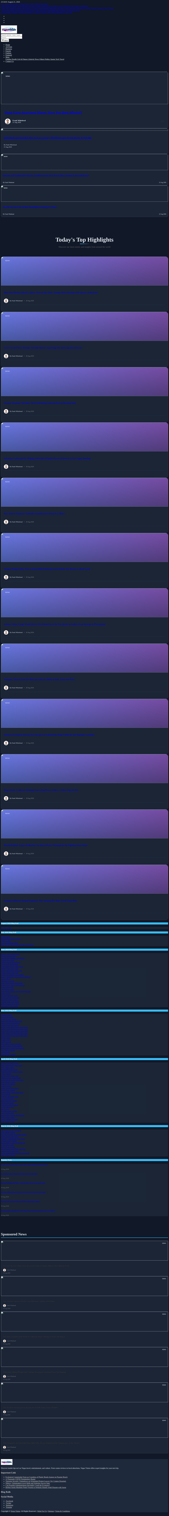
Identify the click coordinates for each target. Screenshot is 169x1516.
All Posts (9, 47)
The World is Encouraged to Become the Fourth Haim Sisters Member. (20, 1201)
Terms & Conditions (62, 1511)
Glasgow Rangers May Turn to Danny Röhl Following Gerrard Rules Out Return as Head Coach (47, 569)
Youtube (9, 1507)
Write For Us (42, 1511)
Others (42, 59)
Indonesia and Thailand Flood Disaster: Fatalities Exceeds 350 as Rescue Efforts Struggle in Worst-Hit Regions (46, 175)
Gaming (9, 59)
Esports (8, 51)
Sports (53, 59)
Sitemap (51, 1511)
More (8, 57)
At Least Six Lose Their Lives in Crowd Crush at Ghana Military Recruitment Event (24, 1164)
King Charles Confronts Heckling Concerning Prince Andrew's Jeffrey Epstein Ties (41, 790)
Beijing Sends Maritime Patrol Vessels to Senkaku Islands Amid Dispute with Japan (36, 1487)
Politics (47, 59)
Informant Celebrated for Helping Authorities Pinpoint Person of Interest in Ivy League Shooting (47, 458)
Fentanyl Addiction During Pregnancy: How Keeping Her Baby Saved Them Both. (40, 900)
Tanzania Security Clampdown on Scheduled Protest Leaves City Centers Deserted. (36, 1481)
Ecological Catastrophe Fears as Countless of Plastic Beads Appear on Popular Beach (36, 1477)
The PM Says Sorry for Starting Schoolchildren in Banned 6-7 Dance (30, 207)
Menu (6, 41)
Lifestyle (31, 59)
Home (8, 45)
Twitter (8, 1503)
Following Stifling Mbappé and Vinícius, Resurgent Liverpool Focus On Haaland (23, 1192)
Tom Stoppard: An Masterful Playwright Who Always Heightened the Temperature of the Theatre (28, 1210)
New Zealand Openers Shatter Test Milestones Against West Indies (19, 1173)
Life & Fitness (22, 59)
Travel (62, 59)
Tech (58, 59)
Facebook (9, 1501)
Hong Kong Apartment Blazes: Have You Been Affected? (43, 112)
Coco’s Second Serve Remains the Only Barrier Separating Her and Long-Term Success (43, 348)
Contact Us (10, 61)
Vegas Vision (15, 1511)
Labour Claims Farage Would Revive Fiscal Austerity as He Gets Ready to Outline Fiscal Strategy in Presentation (54, 624)
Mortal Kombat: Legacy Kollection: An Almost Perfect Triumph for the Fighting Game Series (45, 845)
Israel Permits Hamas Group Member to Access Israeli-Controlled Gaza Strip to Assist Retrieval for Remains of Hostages (45, 6)
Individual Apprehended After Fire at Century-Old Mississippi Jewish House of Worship (48, 137)
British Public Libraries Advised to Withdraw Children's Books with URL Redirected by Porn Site (36, 12)
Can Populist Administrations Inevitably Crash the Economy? (28, 1485)
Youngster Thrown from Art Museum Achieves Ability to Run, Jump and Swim (39, 679)
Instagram (9, 1505)
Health (14, 59)
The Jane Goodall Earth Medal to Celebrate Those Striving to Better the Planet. (23, 1183)
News (37, 59)
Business (9, 49)
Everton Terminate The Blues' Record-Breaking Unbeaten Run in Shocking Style (40, 403)
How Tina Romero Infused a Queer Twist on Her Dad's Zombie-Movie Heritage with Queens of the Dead (50, 292)
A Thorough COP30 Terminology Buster (20, 1479)
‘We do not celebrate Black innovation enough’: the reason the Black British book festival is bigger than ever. (40, 10)
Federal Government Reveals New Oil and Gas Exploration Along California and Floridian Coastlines (49, 735)
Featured (9, 55)
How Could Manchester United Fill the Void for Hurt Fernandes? (24, 4)
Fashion (8, 53)
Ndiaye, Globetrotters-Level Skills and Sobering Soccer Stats (28, 1483)
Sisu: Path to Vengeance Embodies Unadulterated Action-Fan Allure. (34, 513)
